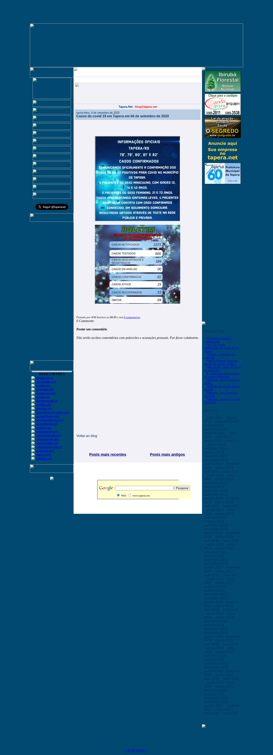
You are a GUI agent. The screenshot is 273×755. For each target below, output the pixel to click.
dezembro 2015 (216, 529)
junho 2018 (216, 613)
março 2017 (224, 571)
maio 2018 (231, 609)
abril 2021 (212, 713)
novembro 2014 (216, 490)
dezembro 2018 (216, 632)
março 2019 (224, 640)
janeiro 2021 (214, 705)
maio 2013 (223, 437)
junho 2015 (216, 510)
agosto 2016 (225, 548)
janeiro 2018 (214, 602)
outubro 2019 (214, 659)
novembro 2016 (216, 560)
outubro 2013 (214, 452)
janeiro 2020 (214, 671)
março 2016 (224, 537)
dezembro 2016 (216, 563)
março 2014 (224, 467)
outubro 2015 (214, 521)
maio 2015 (231, 506)
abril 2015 (212, 506)
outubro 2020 (214, 694)
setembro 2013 (216, 448)
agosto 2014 (225, 479)
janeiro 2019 (214, 636)
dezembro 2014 (216, 494)
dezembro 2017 (216, 598)
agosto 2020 (225, 686)
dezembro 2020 (216, 702)
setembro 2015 (216, 517)
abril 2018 (212, 609)
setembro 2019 (216, 656)
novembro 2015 (216, 525)
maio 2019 (231, 644)
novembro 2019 (216, 663)
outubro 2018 (214, 625)
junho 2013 (213, 441)
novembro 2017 (216, 594)
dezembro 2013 (216, 460)
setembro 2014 (216, 483)
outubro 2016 (214, 556)
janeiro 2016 (214, 533)
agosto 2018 (225, 617)
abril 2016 (212, 540)
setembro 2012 (227, 421)
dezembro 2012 (216, 429)
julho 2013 (233, 441)
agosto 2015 (225, 513)
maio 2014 (231, 471)
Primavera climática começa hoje (217, 340)
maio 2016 (231, 540)
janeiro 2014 (214, 464)
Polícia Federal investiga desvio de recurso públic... (220, 362)
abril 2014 (212, 471)
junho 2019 (216, 648)
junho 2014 (216, 475)
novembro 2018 (216, 629)
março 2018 (224, 606)
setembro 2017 (216, 586)
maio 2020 (231, 679)
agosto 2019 (225, 652)
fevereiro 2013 (215, 433)
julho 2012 (215, 418)
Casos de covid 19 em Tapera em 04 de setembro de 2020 (122, 116)
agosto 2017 (225, 583)
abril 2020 (212, 679)
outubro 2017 (214, 590)
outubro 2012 (214, 425)
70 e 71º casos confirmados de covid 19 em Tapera (221, 348)
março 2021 (224, 709)
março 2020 (224, 675)
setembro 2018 (216, 621)
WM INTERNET (137, 750)
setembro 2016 (216, 552)
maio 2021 (231, 713)
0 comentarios (132, 317)
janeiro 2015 (214, 498)
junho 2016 (216, 544)
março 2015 (224, 502)
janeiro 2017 (214, 567)
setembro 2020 (216, 690)
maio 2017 (231, 575)
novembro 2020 (216, 698)
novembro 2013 (216, 456)
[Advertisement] (52, 293)
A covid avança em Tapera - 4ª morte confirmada (222, 375)
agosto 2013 (216, 444)
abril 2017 (212, 575)
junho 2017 (216, 579)
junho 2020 (216, 682)
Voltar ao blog (86, 436)
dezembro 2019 (216, 667)
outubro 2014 (214, 487)
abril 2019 (212, 644)
